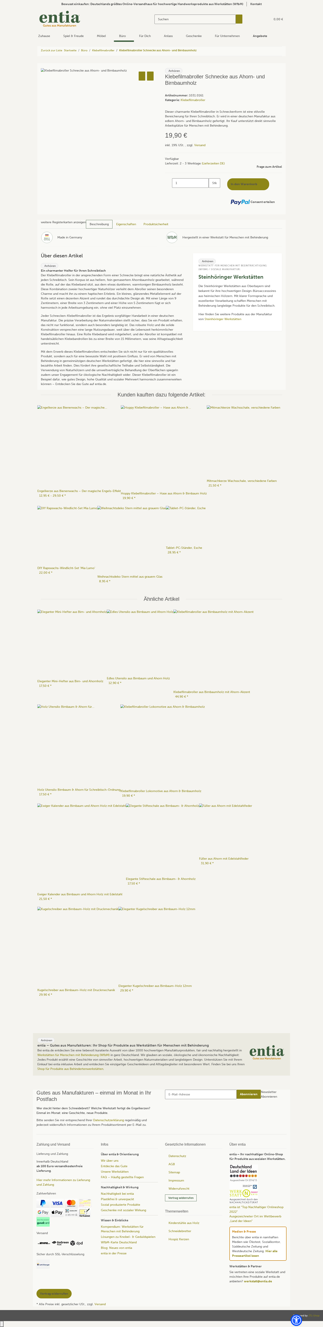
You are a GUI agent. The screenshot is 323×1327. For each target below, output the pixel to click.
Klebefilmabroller (193, 100)
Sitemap (174, 1172)
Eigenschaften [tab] (126, 224)
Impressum (176, 1180)
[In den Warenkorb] (44, 65)
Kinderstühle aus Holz (184, 1223)
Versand (199, 145)
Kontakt (256, 4)
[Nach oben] (2, 1324)
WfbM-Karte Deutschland (119, 1242)
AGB (172, 1164)
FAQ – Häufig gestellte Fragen (122, 1177)
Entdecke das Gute (114, 1166)
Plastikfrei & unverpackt (117, 1199)
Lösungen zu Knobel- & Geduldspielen (128, 1237)
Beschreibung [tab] (99, 224)
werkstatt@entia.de (258, 1281)
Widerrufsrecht (179, 1189)
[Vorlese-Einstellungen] (186, 70)
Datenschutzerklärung (108, 1120)
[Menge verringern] (168, 183)
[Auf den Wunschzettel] (150, 76)
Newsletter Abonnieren (269, 1094)
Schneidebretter (180, 1231)
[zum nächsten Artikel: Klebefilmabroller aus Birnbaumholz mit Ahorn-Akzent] (208, 51)
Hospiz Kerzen (179, 1239)
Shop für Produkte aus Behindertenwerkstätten (70, 1069)
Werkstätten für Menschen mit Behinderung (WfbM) (73, 1055)
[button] (258, 19)
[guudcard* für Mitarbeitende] (43, 1222)
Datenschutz (177, 1156)
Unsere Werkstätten (115, 1172)
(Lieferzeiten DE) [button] (213, 163)
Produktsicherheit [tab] (155, 224)
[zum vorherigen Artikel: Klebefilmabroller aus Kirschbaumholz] (200, 51)
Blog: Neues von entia (116, 1248)
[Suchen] (239, 19)
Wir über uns (109, 1161)
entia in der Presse (114, 1253)
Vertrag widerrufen (181, 1198)
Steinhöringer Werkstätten (223, 319)
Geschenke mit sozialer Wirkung (123, 1210)
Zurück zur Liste (51, 50)
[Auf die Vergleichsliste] (142, 76)
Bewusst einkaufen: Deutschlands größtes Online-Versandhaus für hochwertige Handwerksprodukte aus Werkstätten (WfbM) (152, 4)
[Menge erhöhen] (212, 192)
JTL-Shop (313, 1315)
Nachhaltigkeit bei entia (117, 1194)
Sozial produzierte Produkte (120, 1205)
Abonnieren (249, 1094)
